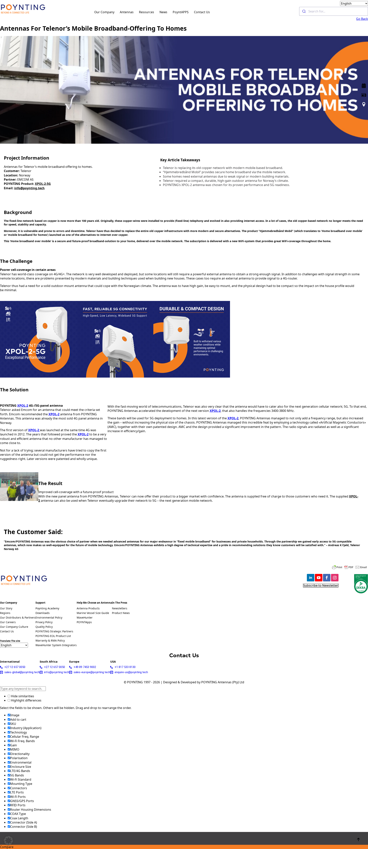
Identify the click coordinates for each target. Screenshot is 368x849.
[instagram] (334, 577)
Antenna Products (88, 608)
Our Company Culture (14, 627)
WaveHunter (85, 617)
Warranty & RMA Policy (50, 640)
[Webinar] (364, 85)
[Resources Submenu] (156, 11)
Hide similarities (22, 696)
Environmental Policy (48, 617)
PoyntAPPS (181, 12)
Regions (5, 613)
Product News (121, 613)
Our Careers (8, 622)
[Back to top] (358, 839)
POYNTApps (84, 622)
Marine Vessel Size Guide (93, 613)
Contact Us (202, 12)
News (163, 12)
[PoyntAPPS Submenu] (191, 11)
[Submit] (303, 11)
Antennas (127, 12)
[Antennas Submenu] (136, 11)
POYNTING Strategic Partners (54, 631)
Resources (146, 12)
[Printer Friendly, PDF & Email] (349, 567)
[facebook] (326, 577)
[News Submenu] (169, 11)
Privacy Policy (44, 622)
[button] (8, 840)
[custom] (364, 95)
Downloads (42, 613)
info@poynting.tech (29, 188)
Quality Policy (44, 627)
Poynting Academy (47, 608)
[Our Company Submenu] (116, 11)
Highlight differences (25, 700)
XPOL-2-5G (43, 184)
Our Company (104, 12)
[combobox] (333, 11)
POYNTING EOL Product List (53, 636)
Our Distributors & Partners (17, 617)
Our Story (6, 608)
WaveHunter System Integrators (56, 645)
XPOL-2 (22, 405)
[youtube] (318, 577)
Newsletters (119, 608)
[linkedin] (310, 577)
